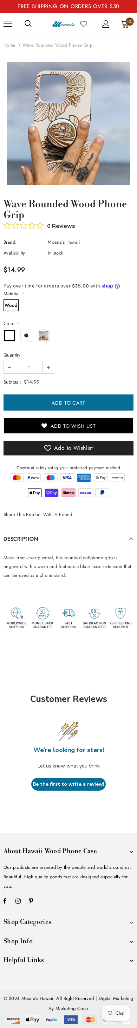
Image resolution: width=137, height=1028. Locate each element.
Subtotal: (12, 382)
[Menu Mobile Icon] (8, 24)
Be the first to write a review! (68, 784)
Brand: (10, 242)
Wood (11, 305)
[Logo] (63, 23)
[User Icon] (106, 24)
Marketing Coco (72, 1008)
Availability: (15, 253)
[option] (68, 123)
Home (10, 45)
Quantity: (13, 355)
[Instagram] (18, 900)
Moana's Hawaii (64, 242)
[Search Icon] (28, 23)
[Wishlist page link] (83, 23)
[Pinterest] (31, 900)
